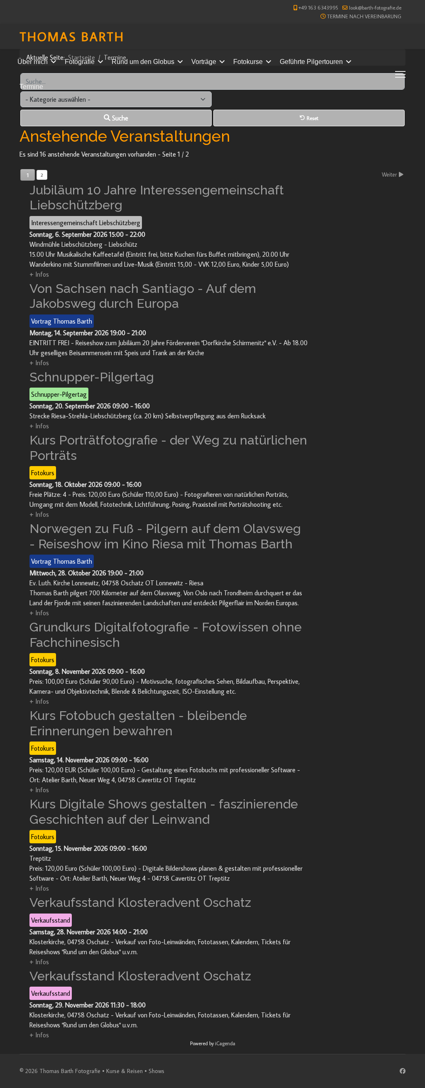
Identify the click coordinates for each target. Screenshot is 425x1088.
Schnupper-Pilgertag (91, 376)
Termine (31, 86)
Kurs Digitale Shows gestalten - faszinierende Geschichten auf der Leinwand (163, 811)
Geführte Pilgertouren (311, 61)
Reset (311, 118)
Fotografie (80, 61)
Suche (119, 118)
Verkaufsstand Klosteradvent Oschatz (140, 902)
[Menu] (400, 74)
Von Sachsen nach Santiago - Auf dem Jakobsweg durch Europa (142, 296)
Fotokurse (248, 61)
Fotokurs (42, 473)
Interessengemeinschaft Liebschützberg (85, 223)
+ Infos (39, 274)
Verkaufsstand (50, 920)
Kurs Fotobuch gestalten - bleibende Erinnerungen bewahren (138, 723)
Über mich (32, 61)
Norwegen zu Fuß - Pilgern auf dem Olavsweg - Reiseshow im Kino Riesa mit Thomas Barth (165, 536)
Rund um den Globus (143, 61)
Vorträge (203, 61)
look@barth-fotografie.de (375, 7)
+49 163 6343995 (318, 7)
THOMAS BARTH (72, 36)
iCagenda (225, 1043)
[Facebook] (402, 1071)
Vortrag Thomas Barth (61, 321)
